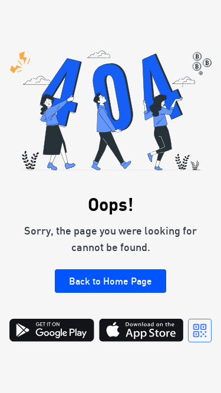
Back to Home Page (110, 281)
